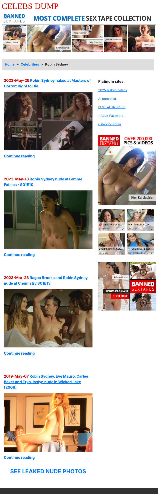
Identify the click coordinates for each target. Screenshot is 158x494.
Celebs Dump (30, 6)
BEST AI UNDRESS (111, 107)
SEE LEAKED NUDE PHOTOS (48, 471)
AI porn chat (107, 99)
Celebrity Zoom (109, 124)
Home (10, 64)
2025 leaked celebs (112, 90)
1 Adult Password (111, 116)
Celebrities (30, 64)
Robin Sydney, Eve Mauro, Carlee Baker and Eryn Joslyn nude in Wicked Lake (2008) (46, 382)
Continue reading (19, 156)
